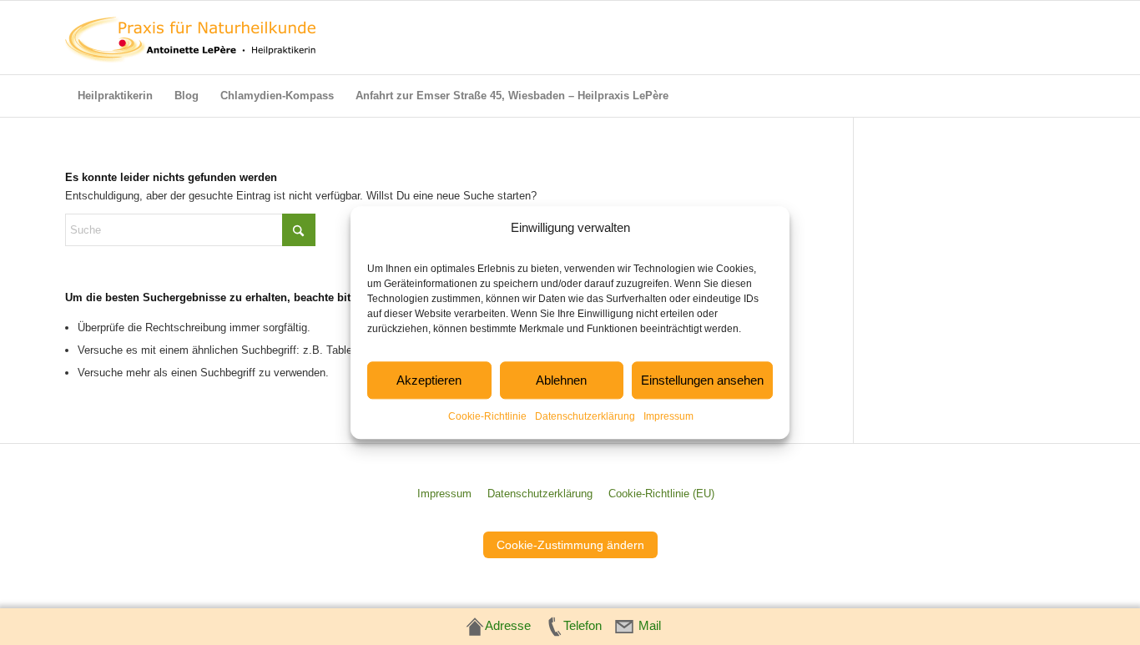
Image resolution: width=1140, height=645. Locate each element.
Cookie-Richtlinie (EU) (661, 493)
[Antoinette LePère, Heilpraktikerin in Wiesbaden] (190, 37)
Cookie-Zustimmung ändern (570, 545)
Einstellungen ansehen (702, 380)
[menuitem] (115, 96)
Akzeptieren (429, 380)
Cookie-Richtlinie (487, 417)
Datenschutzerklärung (585, 417)
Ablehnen (561, 380)
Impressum (668, 417)
